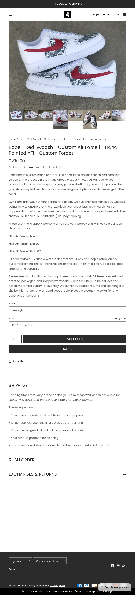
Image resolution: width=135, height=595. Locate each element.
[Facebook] (112, 565)
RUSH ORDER (22, 460)
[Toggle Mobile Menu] (13, 14)
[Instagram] (118, 565)
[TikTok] (123, 565)
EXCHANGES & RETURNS (33, 474)
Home (12, 139)
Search (106, 14)
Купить (67, 349)
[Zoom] (67, 65)
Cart (118, 14)
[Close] (131, 3)
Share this (18, 361)
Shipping (29, 167)
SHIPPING (18, 385)
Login (95, 14)
